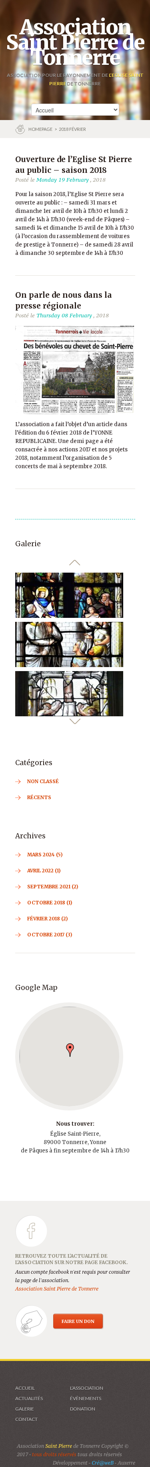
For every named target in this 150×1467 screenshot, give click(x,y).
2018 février (72, 129)
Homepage (40, 129)
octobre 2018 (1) (49, 903)
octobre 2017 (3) (49, 935)
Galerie (24, 1409)
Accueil (25, 1388)
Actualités (29, 1398)
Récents (39, 797)
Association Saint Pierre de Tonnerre (75, 42)
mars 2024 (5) (45, 855)
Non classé (43, 781)
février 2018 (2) (47, 919)
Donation (82, 1409)
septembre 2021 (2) (52, 887)
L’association (86, 1388)
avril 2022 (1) (44, 871)
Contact (26, 1419)
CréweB (103, 1463)
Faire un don (78, 1321)
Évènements (85, 1398)
